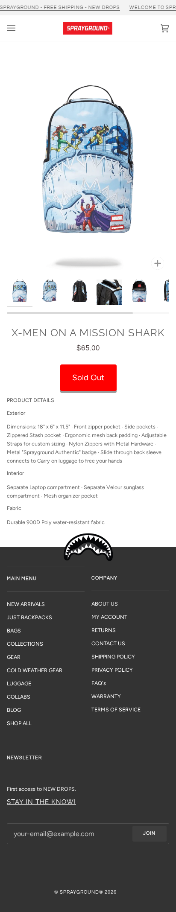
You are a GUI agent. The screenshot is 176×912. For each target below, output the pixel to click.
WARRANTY (106, 696)
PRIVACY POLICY (112, 670)
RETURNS (103, 630)
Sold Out (88, 377)
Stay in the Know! (41, 801)
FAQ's (98, 683)
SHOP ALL (19, 723)
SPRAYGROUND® (81, 892)
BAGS (14, 630)
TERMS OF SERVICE (116, 709)
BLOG (14, 710)
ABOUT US (104, 603)
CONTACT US (108, 643)
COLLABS (18, 696)
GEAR (14, 657)
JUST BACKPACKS (29, 617)
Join (149, 833)
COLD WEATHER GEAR (34, 670)
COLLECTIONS (25, 644)
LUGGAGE (19, 683)
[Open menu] (19, 28)
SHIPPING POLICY (113, 656)
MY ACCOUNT (109, 617)
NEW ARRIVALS (26, 604)
